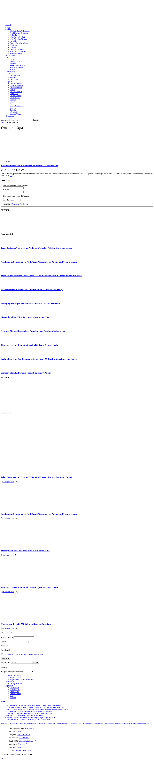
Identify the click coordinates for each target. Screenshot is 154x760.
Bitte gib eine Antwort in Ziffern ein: (16, 196)
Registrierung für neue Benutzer (21, 680)
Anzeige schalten (16, 684)
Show (122, 723)
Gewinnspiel (65, 723)
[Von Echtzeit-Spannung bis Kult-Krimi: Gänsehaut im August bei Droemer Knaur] (9, 257)
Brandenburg (10, 55)
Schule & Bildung (16, 106)
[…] (11, 176)
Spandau (13, 47)
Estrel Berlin (49, 723)
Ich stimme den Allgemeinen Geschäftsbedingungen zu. (23, 654)
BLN (19, 170)
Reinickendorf (15, 45)
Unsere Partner (15, 694)
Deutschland (42, 723)
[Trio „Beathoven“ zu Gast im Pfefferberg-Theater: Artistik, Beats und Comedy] (9, 244)
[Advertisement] (18, 395)
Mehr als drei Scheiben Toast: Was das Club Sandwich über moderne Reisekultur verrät (41, 275)
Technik (13, 110)
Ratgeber (8, 82)
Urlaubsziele (14, 80)
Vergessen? (15, 204)
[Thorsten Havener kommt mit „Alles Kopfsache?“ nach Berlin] (9, 341)
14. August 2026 (8, 628)
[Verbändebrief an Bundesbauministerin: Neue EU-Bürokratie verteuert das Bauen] (9, 355)
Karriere (13, 100)
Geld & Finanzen (16, 92)
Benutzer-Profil (15, 677)
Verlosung (146, 723)
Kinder (12, 102)
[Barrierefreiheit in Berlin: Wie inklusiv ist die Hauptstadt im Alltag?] (9, 285)
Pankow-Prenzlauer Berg (19, 43)
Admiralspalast (5, 723)
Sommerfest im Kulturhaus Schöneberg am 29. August (26, 373)
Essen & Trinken (11, 71)
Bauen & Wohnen (16, 86)
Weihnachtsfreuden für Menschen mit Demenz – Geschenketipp (30, 165)
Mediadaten (9, 682)
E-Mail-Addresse (7, 637)
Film (54, 723)
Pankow (112, 723)
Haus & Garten (15, 96)
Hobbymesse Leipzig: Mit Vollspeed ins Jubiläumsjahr (26, 624)
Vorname (4, 642)
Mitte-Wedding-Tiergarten (19, 39)
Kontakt (13, 698)
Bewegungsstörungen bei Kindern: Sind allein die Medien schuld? (31, 303)
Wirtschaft (13, 112)
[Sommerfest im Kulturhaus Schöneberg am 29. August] (9, 368)
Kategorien (5, 672)
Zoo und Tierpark (16, 114)
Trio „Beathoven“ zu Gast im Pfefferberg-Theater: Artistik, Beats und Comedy (37, 248)
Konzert (13, 63)
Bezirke (8, 29)
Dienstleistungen (16, 88)
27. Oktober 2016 (8, 170)
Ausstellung (12, 723)
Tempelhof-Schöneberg (18, 51)
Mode (12, 104)
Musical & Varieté (16, 67)
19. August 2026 (8, 555)
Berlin (7, 27)
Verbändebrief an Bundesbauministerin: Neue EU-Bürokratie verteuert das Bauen (39, 359)
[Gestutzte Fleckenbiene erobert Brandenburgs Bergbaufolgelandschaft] (9, 327)
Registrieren (24, 204)
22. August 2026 (8, 482)
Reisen (7, 73)
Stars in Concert (138, 723)
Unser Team (14, 692)
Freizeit (12, 90)
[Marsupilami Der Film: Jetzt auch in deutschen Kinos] (9, 313)
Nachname (5, 646)
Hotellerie (13, 77)
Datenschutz (14, 688)
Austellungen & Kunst (18, 65)
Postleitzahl (5, 650)
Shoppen (13, 108)
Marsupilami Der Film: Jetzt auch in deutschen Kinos (25, 317)
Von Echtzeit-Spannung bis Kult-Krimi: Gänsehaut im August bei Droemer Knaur (39, 262)
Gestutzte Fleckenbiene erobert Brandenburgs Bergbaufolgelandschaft (33, 331)
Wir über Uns (15, 690)
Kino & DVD (15, 61)
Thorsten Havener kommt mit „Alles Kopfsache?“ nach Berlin (29, 345)
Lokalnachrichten (96, 723)
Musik (103, 723)
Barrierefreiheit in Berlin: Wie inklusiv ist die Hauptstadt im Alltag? (32, 289)
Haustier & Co (15, 98)
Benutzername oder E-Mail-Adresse (15, 185)
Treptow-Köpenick (16, 53)
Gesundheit (14, 94)
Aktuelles (8, 25)
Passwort (6, 190)
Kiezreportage (73, 723)
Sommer (126, 723)
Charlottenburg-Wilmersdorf (20, 31)
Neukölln (13, 41)
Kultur (7, 57)
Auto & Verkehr (15, 84)
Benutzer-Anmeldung (13, 675)
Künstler (88, 723)
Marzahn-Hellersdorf (17, 37)
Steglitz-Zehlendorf (17, 49)
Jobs (11, 696)
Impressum (9, 686)
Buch (12, 59)
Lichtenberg (14, 35)
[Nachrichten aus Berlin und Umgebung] (68, 21)
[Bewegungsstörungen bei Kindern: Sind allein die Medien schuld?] (9, 299)
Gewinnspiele (10, 116)
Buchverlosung (34, 723)
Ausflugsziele (15, 75)
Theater (12, 69)
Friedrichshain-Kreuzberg (19, 33)
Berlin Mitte (23, 723)
